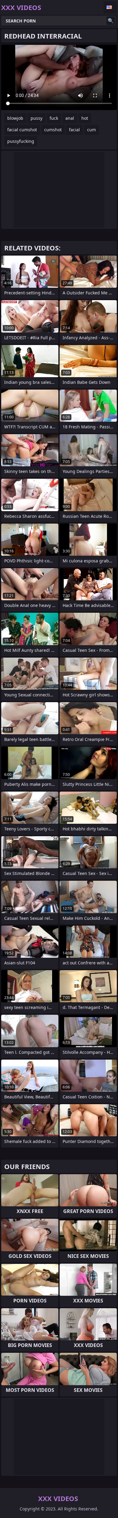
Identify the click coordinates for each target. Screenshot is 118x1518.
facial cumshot (22, 129)
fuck (54, 118)
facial (74, 129)
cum (91, 129)
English (110, 7)
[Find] (111, 20)
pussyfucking (20, 141)
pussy (36, 118)
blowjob (15, 118)
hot (84, 118)
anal (69, 118)
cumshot (53, 129)
